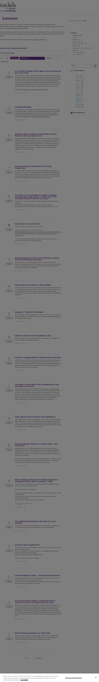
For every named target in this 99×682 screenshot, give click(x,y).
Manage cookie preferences (73, 678)
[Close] (96, 677)
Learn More (24, 680)
